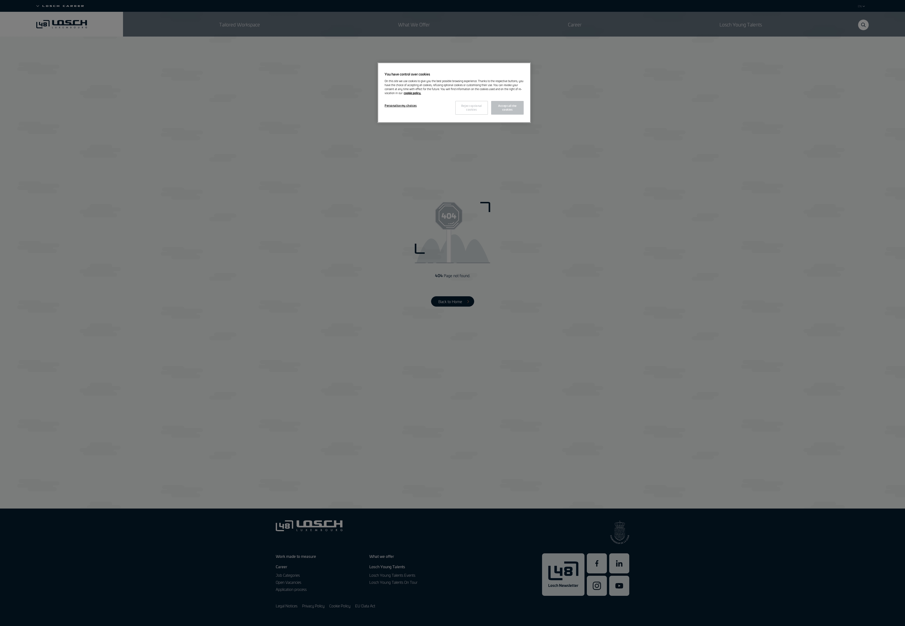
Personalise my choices (401, 105)
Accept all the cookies (507, 107)
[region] (454, 93)
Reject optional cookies (471, 107)
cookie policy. (412, 93)
